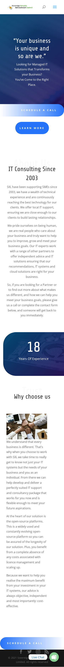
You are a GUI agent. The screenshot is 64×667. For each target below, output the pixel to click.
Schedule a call (25, 643)
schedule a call (39, 110)
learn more (32, 128)
